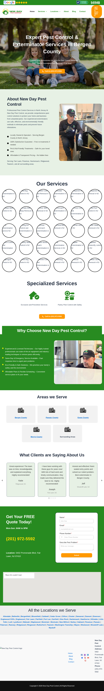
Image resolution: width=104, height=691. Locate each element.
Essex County (83, 418)
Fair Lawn (30, 619)
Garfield (55, 619)
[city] (20, 410)
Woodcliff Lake (97, 625)
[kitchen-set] (69, 295)
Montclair (45, 622)
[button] (46, 11)
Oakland (80, 622)
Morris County (36, 437)
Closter (72, 616)
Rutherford (41, 625)
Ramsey (12, 625)
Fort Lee (47, 619)
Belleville (15, 616)
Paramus (88, 622)
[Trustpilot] (82, 658)
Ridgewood (21, 625)
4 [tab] (55, 498)
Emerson (96, 616)
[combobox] (61, 537)
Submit (76, 555)
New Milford (64, 622)
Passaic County (52, 418)
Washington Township (64, 625)
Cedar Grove (55, 616)
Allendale (7, 616)
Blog (70, 659)
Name (62, 517)
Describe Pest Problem (69, 542)
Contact (71, 662)
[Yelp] (85, 658)
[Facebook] (82, 655)
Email (62, 525)
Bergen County (21, 418)
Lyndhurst (18, 622)
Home (70, 653)
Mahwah (26, 622)
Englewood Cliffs (8, 619)
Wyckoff (52, 628)
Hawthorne (85, 619)
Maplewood (35, 622)
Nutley (73, 622)
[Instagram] (85, 655)
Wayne (76, 625)
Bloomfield (36, 616)
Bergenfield (25, 616)
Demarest (80, 616)
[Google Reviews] (85, 661)
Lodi (10, 622)
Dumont (88, 616)
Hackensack (74, 619)
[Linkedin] (88, 655)
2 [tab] (51, 498)
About (71, 656)
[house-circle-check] (34, 295)
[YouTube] (88, 658)
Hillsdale (94, 619)
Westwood (85, 625)
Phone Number (66, 533)
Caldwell (45, 616)
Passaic (97, 622)
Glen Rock (64, 619)
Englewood (20, 619)
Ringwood (31, 625)
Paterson (4, 625)
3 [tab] (53, 498)
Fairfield (39, 619)
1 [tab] (49, 498)
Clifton (64, 616)
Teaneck (50, 625)
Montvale (54, 622)
